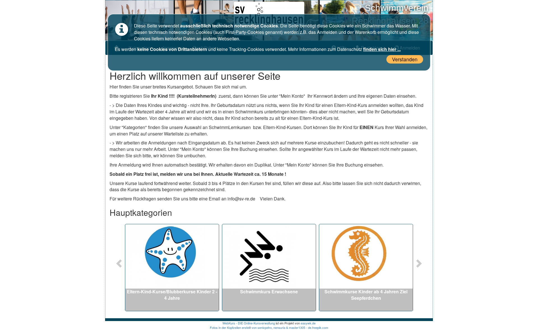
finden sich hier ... (382, 49)
